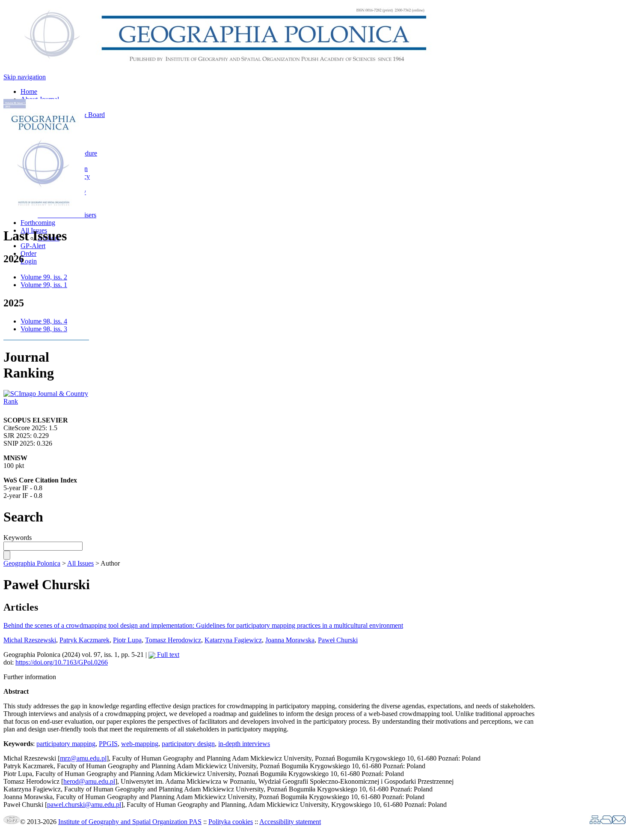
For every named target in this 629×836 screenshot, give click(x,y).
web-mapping (139, 743)
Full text (167, 654)
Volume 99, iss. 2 (44, 277)
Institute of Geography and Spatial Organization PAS (130, 821)
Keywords (17, 537)
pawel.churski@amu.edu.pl (84, 804)
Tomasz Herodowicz (173, 640)
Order (28, 253)
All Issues (80, 563)
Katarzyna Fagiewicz (233, 640)
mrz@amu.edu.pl (83, 758)
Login (29, 261)
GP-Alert (33, 245)
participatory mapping (65, 743)
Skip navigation (24, 77)
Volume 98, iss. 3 (44, 329)
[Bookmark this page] (606, 821)
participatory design (188, 743)
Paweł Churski (338, 640)
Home (29, 91)
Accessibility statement (290, 821)
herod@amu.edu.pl (89, 781)
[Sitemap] (595, 821)
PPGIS (108, 743)
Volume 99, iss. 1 (44, 284)
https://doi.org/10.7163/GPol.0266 (61, 662)
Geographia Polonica (31, 563)
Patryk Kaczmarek (84, 640)
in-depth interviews (244, 743)
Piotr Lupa (127, 640)
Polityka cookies (230, 821)
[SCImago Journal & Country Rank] (46, 401)
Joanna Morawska (289, 640)
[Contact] (619, 821)
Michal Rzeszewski (29, 640)
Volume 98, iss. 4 (44, 321)
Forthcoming (38, 222)
